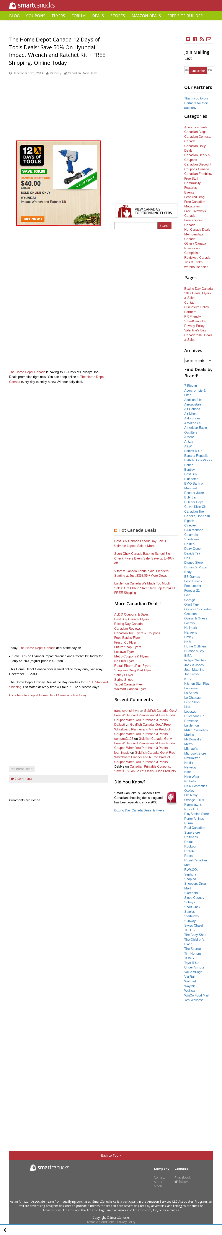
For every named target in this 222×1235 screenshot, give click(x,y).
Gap (187, 595)
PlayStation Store (196, 814)
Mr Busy (55, 73)
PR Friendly (192, 316)
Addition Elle (193, 400)
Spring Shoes (123, 679)
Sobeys (189, 902)
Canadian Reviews (127, 628)
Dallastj (119, 724)
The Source (192, 948)
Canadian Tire (194, 511)
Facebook (183, 1177)
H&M (188, 642)
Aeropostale (192, 404)
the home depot (22, 769)
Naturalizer (192, 758)
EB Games (192, 576)
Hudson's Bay (194, 651)
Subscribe (198, 71)
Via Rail (189, 976)
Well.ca (189, 990)
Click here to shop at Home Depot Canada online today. (48, 695)
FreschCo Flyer (125, 642)
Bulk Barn (191, 497)
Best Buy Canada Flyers (131, 619)
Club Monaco (193, 530)
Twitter (183, 1182)
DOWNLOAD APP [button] (197, 25)
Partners (190, 312)
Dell (187, 558)
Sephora (190, 874)
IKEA (188, 655)
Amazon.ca (192, 423)
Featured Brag (194, 197)
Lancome (191, 688)
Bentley (189, 469)
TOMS (189, 958)
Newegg (190, 767)
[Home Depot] (58, 183)
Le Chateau (192, 697)
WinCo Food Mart (196, 995)
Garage (189, 600)
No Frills (190, 781)
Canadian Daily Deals (83, 73)
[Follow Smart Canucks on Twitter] (188, 39)
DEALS (98, 15)
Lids (187, 707)
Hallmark (190, 627)
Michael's (191, 748)
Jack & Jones (194, 665)
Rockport (190, 846)
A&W (188, 446)
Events (189, 192)
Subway (190, 921)
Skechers (191, 893)
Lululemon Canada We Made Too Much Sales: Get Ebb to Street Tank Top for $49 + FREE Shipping (144, 587)
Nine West (191, 776)
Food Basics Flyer (127, 637)
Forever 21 (192, 590)
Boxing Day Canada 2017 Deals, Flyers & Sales (198, 293)
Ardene (189, 437)
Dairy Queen (193, 548)
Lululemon (191, 725)
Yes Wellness (194, 1000)
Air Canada (192, 409)
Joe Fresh (191, 674)
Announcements (195, 127)
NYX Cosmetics (195, 786)
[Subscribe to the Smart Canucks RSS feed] (202, 39)
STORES (117, 15)
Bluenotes (191, 479)
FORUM (79, 15)
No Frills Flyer (124, 661)
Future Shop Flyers (127, 647)
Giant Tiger (192, 604)
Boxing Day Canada (128, 624)
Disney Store (193, 562)
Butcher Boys (194, 502)
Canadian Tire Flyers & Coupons (137, 633)
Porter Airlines (194, 818)
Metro (188, 744)
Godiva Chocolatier (197, 609)
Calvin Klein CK (195, 506)
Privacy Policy (126, 1222)
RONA (189, 851)
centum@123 (123, 738)
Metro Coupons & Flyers (131, 656)
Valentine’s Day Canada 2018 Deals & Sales (198, 334)
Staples (189, 911)
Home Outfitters (195, 646)
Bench (188, 465)
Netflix (188, 763)
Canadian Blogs (195, 132)
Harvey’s (190, 632)
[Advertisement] (111, 31)
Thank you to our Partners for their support (196, 102)
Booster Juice (194, 493)
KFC (187, 679)
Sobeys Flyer (123, 675)
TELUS (189, 930)
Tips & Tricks (193, 262)
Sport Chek (192, 907)
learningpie (121, 752)
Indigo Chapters (195, 660)
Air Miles (190, 414)
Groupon (190, 614)
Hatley (188, 637)
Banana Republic (196, 455)
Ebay (188, 572)
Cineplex (190, 525)
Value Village (193, 972)
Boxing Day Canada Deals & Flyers (139, 810)
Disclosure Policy (196, 307)
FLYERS (58, 15)
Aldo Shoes (192, 418)
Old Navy (191, 795)
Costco (189, 544)
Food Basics (193, 581)
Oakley (189, 790)
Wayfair (189, 986)
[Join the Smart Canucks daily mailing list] (209, 39)
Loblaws (190, 711)
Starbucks (191, 916)
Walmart (190, 981)
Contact (189, 302)
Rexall (188, 842)
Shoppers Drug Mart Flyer (132, 670)
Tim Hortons (193, 953)
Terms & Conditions (100, 1222)
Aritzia (188, 441)
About (158, 1182)
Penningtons (193, 804)
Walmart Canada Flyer (130, 689)
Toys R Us (191, 963)
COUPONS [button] (35, 15)
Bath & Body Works (198, 460)
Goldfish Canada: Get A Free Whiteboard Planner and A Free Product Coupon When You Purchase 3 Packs (145, 715)
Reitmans (191, 837)
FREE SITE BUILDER (185, 15)
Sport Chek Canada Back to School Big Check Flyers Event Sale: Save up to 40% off (144, 558)
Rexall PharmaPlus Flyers (132, 665)
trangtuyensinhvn (126, 710)
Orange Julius (194, 800)
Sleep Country (194, 897)
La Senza (191, 693)
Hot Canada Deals (137, 530)
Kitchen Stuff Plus (196, 683)
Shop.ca (190, 879)
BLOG (14, 15)
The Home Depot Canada (27, 372)
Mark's (189, 735)
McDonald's (192, 739)
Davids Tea (192, 553)
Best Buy (190, 474)
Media (158, 1186)
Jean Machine (194, 669)
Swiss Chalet (193, 925)
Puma (188, 823)
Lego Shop (191, 702)
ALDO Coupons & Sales (131, 614)
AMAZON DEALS (146, 15)
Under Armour (194, 967)
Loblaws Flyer (124, 652)
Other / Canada (195, 243)
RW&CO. (191, 869)
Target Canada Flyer (128, 684)
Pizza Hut (191, 809)
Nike (187, 772)
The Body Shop (195, 935)
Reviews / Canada (197, 257)
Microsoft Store (195, 753)
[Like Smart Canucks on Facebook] (195, 39)
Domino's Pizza (195, 567)
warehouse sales (196, 267)
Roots (188, 856)
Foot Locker (192, 586)
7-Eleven (190, 385)
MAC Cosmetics (196, 730)
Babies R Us (193, 451)
